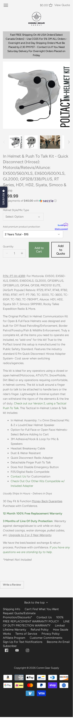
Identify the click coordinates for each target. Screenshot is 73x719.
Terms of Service (26, 633)
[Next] (68, 142)
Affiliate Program (14, 638)
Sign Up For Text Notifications (22, 642)
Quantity (8, 246)
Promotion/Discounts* (17, 617)
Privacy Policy (51, 633)
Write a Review (12, 584)
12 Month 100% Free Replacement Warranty (33, 513)
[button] (36, 201)
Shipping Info (11, 609)
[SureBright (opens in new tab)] (63, 225)
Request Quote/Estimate (19, 613)
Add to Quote (60, 249)
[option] (15, 142)
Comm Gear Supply (47, 667)
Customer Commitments (46, 638)
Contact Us (18, 476)
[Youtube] (17, 650)
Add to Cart (39, 249)
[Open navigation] (6, 5)
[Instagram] (27, 650)
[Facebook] (6, 650)
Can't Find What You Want (42, 609)
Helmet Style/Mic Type (16, 210)
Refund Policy (40, 629)
